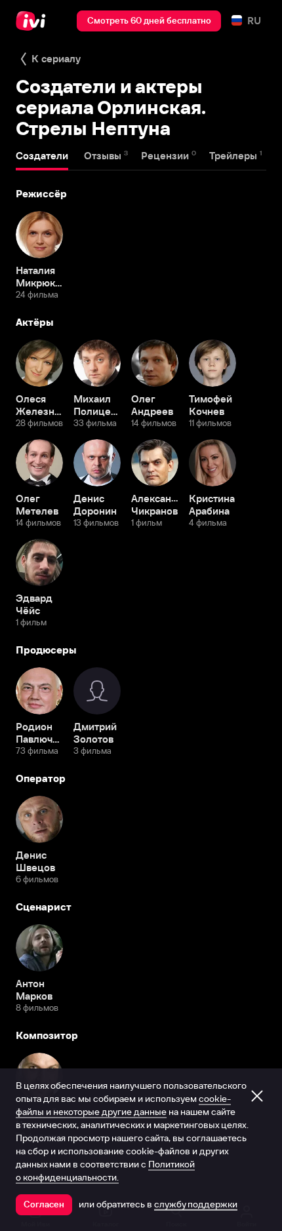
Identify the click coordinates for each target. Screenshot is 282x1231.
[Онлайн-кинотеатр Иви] (34, 21)
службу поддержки (195, 1204)
